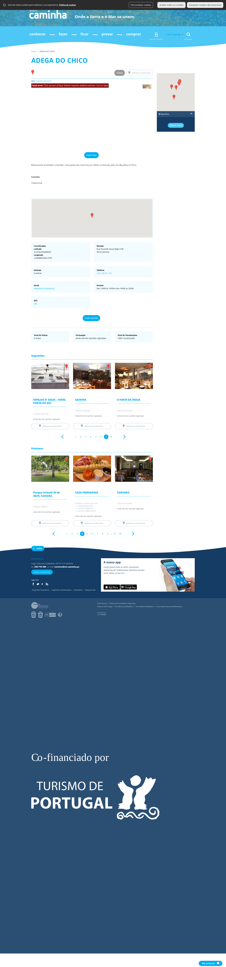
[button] (92, 215)
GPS (35, 303)
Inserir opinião (91, 318)
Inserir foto (91, 155)
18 (120, 533)
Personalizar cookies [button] (141, 5)
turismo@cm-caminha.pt (66, 566)
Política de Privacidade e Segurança (122, 603)
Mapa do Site (90, 590)
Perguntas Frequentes (41, 590)
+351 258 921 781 (104, 273)
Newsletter (78, 590)
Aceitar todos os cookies (171, 5)
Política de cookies (67, 5)
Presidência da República (124, 606)
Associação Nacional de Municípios (169, 606)
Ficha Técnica (102, 603)
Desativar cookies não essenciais (205, 5)
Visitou (120, 73)
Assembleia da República (145, 606)
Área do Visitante (156, 39)
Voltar (39, 548)
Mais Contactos (42, 572)
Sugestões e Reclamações (62, 590)
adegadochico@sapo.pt (44, 288)
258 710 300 (40, 566)
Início (33, 51)
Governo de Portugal (105, 606)
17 (115, 533)
